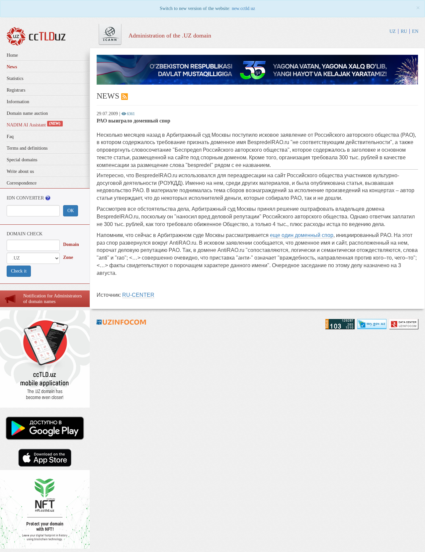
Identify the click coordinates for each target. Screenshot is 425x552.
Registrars (16, 90)
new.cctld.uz (243, 8)
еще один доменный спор (301, 235)
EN (415, 31)
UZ (392, 31)
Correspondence (22, 183)
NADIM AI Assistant (33, 124)
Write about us (20, 171)
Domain (71, 244)
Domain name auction (27, 113)
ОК (70, 210)
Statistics (15, 78)
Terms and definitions (27, 148)
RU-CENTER (138, 295)
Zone (68, 257)
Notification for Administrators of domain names (52, 298)
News (12, 66)
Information (18, 101)
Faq (10, 136)
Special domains (22, 159)
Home (12, 55)
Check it (19, 271)
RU (404, 31)
